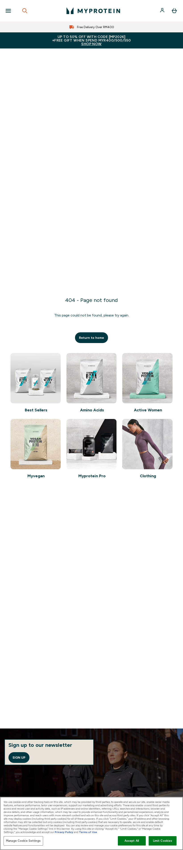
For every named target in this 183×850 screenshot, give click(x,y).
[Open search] (25, 11)
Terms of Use (88, 832)
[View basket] (174, 10)
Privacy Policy (64, 832)
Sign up (18, 757)
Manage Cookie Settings (23, 840)
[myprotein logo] (93, 10)
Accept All (132, 840)
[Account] (163, 11)
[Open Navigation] (8, 10)
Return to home (91, 337)
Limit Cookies (162, 840)
